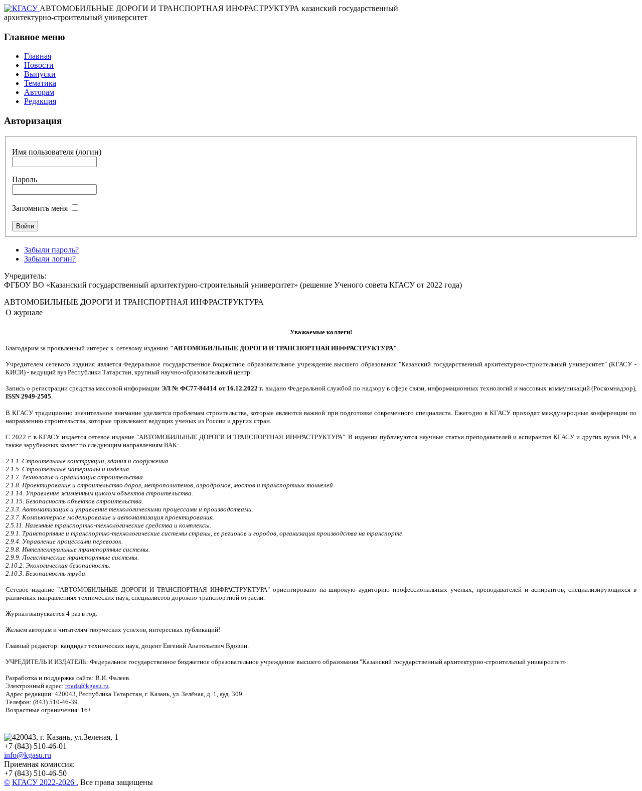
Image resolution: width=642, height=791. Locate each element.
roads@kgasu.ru (87, 686)
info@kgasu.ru (27, 755)
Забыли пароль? (51, 249)
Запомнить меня (40, 208)
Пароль (24, 179)
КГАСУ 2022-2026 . (45, 782)
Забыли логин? (50, 258)
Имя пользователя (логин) (56, 152)
